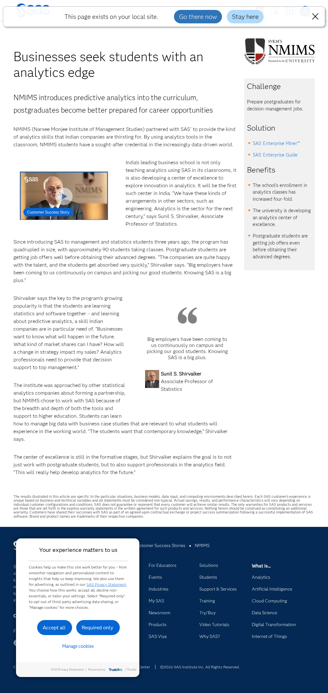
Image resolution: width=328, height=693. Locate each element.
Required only (97, 628)
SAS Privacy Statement (106, 584)
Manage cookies (78, 646)
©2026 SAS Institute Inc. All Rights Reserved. (200, 667)
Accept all (54, 628)
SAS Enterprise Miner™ (276, 143)
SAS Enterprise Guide (276, 155)
